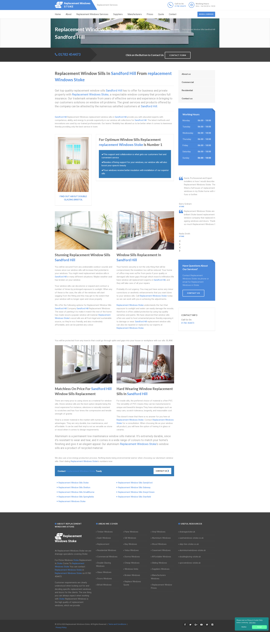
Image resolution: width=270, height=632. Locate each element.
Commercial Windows (107, 556)
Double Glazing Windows (103, 564)
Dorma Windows (132, 556)
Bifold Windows (104, 584)
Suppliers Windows (160, 569)
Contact (172, 14)
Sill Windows (130, 538)
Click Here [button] (252, 622)
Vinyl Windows (158, 531)
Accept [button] (259, 627)
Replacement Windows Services (92, 14)
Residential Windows (106, 550)
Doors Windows (104, 578)
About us (186, 74)
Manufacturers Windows (158, 577)
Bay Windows (131, 544)
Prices (150, 14)
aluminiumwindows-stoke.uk (192, 550)
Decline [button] (244, 627)
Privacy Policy (61, 627)
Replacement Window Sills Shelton (74, 487)
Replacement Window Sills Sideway (134, 487)
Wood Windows (159, 544)
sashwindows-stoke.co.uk (191, 538)
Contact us (187, 98)
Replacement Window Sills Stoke (73, 482)
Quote (161, 14)
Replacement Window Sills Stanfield (134, 496)
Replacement (103, 544)
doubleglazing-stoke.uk (190, 556)
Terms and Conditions (117, 624)
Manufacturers (135, 14)
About (68, 14)
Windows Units (131, 569)
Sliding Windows (159, 563)
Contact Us (161, 471)
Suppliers (118, 14)
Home (58, 14)
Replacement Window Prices (161, 586)
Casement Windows (161, 550)
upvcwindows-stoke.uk (190, 563)
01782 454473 (180, 6)
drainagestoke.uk (187, 531)
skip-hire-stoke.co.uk (189, 544)
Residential (187, 90)
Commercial (188, 82)
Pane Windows (131, 531)
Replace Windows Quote (132, 583)
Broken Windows (132, 575)
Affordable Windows (161, 556)
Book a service (206, 14)
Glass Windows (104, 572)
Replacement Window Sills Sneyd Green (136, 492)
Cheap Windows (132, 563)
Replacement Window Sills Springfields (76, 496)
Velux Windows (132, 550)
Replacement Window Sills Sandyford (135, 482)
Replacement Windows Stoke (72, 501)
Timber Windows (105, 531)
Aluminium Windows (161, 538)
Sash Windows (104, 538)
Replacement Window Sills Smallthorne (76, 492)
